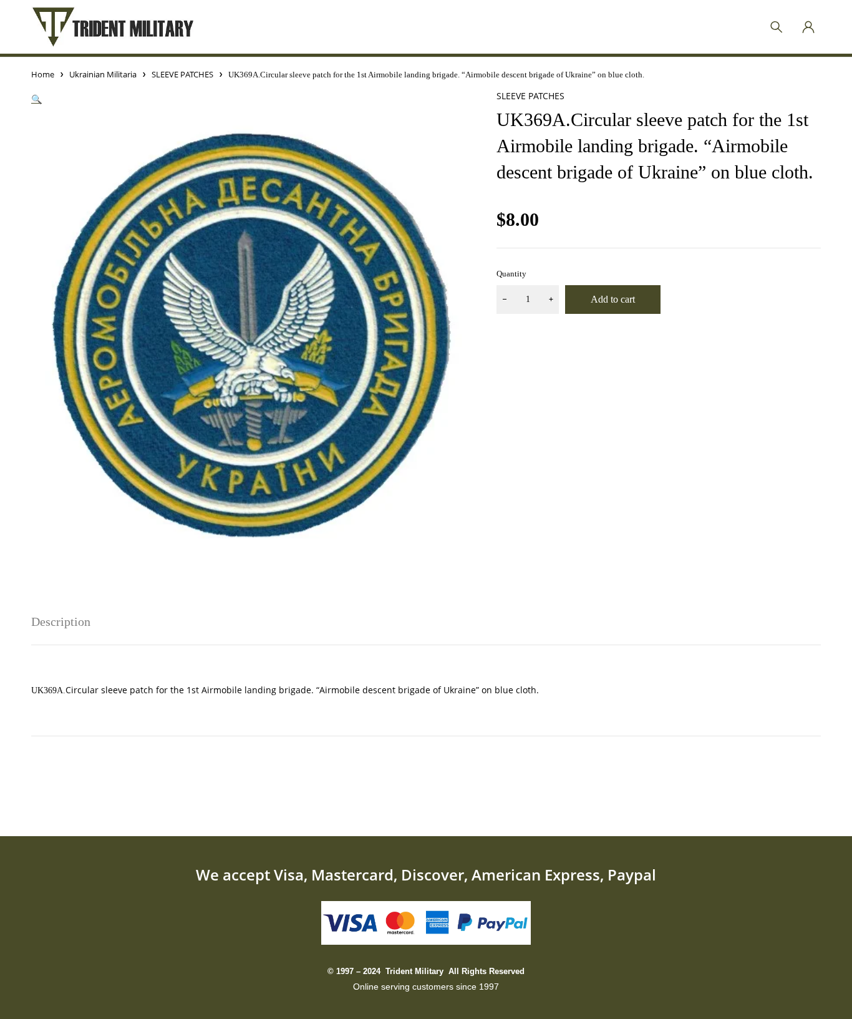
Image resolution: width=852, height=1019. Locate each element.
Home (42, 74)
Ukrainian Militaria (103, 74)
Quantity (511, 273)
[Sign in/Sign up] (808, 26)
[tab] (60, 621)
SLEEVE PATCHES (182, 74)
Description (60, 621)
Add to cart (613, 299)
